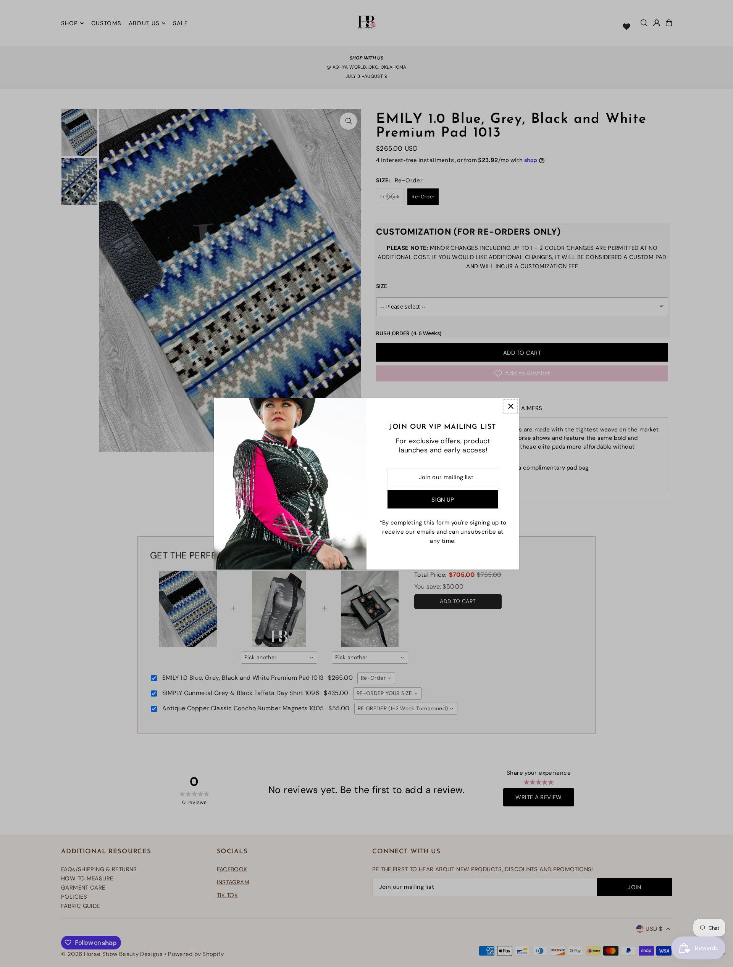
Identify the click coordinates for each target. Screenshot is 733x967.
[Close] (510, 406)
